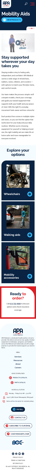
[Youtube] (19, 454)
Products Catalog (20, 377)
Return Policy (18, 463)
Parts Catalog (19, 382)
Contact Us (19, 418)
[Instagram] (23, 454)
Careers (18, 368)
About (17, 364)
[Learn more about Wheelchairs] (29, 194)
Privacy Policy (18, 457)
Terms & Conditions (18, 460)
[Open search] (26, 4)
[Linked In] (13, 454)
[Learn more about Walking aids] (29, 234)
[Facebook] (16, 454)
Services (17, 357)
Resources (18, 360)
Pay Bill (20, 409)
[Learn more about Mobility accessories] (29, 276)
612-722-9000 (15, 304)
